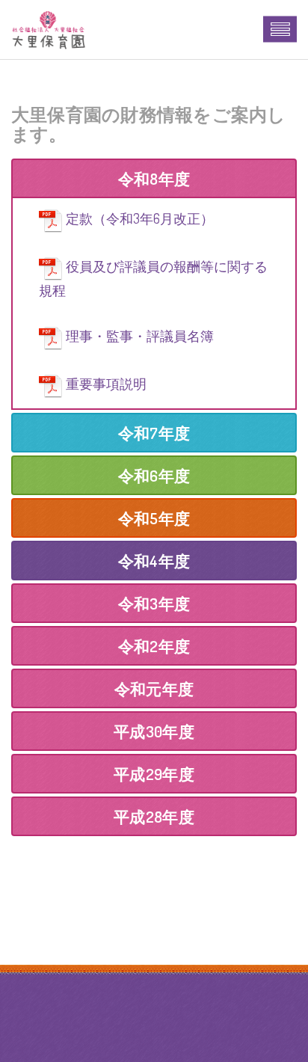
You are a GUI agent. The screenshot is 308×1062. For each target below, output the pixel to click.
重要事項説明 (106, 383)
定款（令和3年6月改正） (140, 218)
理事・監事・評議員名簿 (140, 336)
